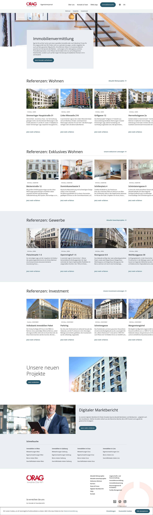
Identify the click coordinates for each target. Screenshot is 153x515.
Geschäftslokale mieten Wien (35, 461)
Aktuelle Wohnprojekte (97, 476)
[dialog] (76, 511)
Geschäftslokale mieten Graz (86, 461)
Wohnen (67, 11)
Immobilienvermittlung (116, 480)
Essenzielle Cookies (125, 511)
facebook (119, 501)
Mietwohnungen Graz (83, 452)
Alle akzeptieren (142, 511)
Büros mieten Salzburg (59, 458)
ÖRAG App (94, 5)
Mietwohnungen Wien (33, 452)
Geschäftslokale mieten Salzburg (62, 461)
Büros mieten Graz (83, 458)
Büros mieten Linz (108, 455)
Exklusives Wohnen (96, 481)
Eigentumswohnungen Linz (111, 452)
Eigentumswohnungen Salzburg (61, 455)
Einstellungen (111, 511)
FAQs (91, 491)
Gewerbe (75, 11)
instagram (125, 501)
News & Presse (94, 486)
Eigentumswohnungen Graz (85, 455)
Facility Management (115, 490)
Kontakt (92, 494)
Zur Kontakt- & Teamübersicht (35, 503)
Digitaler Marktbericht (97, 489)
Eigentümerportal (47, 5)
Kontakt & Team (82, 5)
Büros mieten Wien (32, 458)
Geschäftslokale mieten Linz (111, 458)
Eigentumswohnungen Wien (34, 455)
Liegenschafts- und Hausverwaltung (115, 477)
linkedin (114, 501)
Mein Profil (120, 4)
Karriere (92, 484)
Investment (84, 11)
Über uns (71, 5)
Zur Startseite (31, 4)
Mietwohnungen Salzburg (59, 452)
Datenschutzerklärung (70, 511)
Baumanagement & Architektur (115, 486)
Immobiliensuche (108, 5)
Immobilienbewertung (116, 483)
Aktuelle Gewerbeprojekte (98, 478)
